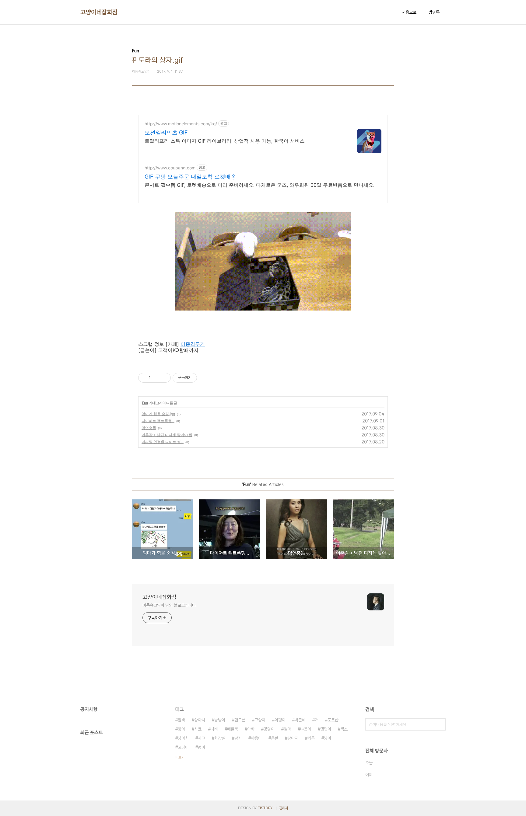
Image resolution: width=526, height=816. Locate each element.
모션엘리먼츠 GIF (166, 132)
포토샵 (333, 719)
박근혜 (300, 719)
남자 (238, 738)
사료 (198, 729)
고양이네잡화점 (99, 12)
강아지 (292, 738)
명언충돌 (149, 427)
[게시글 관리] (164, 377)
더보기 (179, 757)
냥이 (327, 738)
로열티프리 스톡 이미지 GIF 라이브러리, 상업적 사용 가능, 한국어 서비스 (225, 141)
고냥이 (183, 747)
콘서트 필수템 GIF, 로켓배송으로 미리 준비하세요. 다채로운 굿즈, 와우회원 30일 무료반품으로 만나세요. (259, 185)
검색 (439, 724)
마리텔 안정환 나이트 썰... (163, 441)
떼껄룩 (232, 729)
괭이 (201, 747)
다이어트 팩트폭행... (158, 420)
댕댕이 (325, 729)
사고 (201, 738)
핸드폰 (239, 719)
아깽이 (280, 719)
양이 (181, 729)
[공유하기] (156, 377)
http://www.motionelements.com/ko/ (181, 123)
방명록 (434, 12)
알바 (181, 719)
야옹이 (256, 738)
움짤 (274, 738)
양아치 (199, 719)
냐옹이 (305, 729)
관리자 (283, 808)
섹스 (344, 729)
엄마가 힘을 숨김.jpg (158, 413)
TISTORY (265, 808)
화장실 (219, 738)
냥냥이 (219, 719)
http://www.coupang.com (170, 167)
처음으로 (409, 12)
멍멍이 (269, 729)
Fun (145, 403)
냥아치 (183, 738)
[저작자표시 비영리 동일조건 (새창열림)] (205, 377)
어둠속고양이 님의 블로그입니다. (169, 605)
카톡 (311, 738)
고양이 (259, 719)
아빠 (250, 729)
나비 (214, 729)
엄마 (287, 729)
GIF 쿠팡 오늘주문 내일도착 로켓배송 (190, 176)
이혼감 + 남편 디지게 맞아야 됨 (167, 434)
